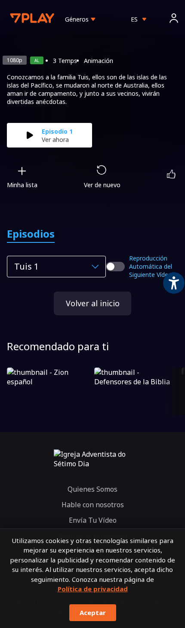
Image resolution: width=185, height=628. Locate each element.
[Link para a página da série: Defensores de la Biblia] (136, 391)
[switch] (115, 266)
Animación (98, 61)
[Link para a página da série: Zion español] (49, 391)
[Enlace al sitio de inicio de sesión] (174, 19)
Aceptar (93, 612)
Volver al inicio (93, 303)
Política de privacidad (93, 588)
